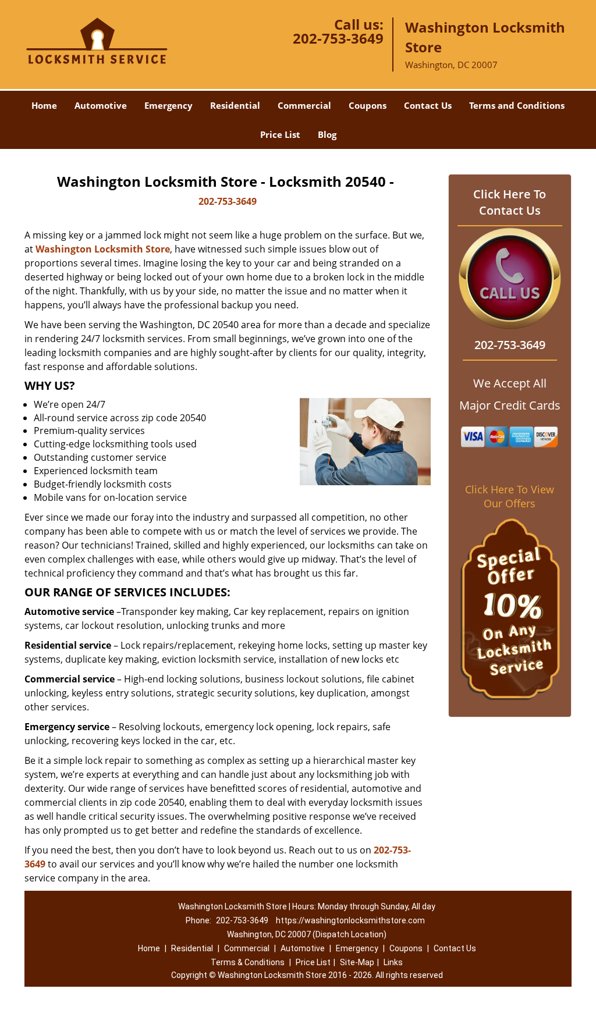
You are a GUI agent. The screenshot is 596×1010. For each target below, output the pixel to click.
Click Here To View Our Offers (509, 496)
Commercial (304, 105)
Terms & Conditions (248, 962)
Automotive (100, 105)
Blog (327, 134)
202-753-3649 (338, 38)
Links (393, 962)
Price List (280, 134)
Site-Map (357, 962)
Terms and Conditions (517, 105)
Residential (235, 105)
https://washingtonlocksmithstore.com (350, 920)
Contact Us (428, 105)
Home (44, 105)
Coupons (367, 105)
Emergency (168, 105)
